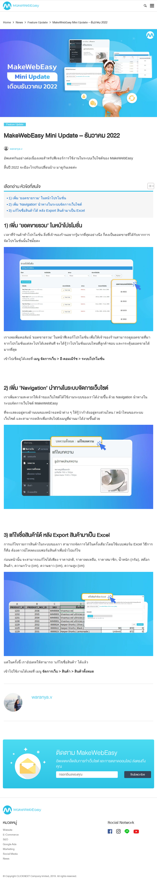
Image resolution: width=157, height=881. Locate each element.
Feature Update (14, 124)
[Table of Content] (150, 186)
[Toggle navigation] (152, 5)
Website (7, 829)
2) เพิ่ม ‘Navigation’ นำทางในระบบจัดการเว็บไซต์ (46, 204)
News (6, 858)
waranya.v (16, 148)
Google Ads (9, 844)
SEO (5, 839)
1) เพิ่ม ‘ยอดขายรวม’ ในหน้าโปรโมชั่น (37, 198)
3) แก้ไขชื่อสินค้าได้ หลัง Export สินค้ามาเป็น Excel (47, 210)
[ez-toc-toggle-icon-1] (149, 187)
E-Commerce (11, 834)
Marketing (9, 849)
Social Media (10, 853)
